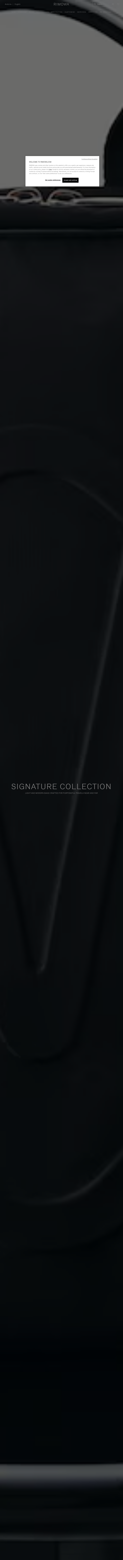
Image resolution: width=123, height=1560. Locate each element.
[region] (62, 171)
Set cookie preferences (53, 180)
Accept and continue (70, 180)
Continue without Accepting (89, 159)
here (50, 169)
